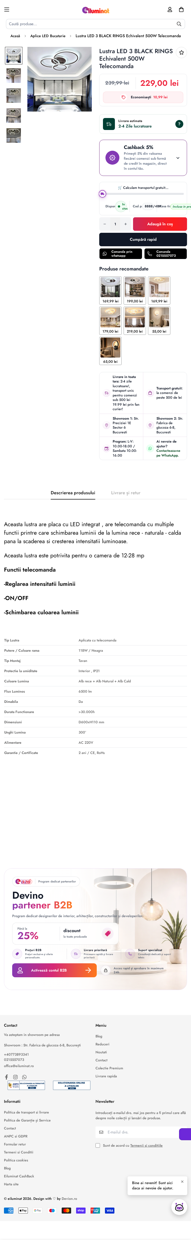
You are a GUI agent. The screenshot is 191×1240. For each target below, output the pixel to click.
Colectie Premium (109, 1068)
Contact (101, 1060)
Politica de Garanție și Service (27, 1120)
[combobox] (95, 24)
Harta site (11, 1184)
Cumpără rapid (143, 239)
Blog (99, 1036)
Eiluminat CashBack (19, 1176)
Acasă (15, 36)
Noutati (101, 1052)
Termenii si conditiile (146, 1145)
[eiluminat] (95, 9)
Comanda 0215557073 (166, 253)
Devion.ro (69, 1198)
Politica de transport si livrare (26, 1112)
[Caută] (179, 23)
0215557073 (14, 1059)
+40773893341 (16, 1054)
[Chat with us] (179, 1207)
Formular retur (15, 1144)
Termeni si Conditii (18, 1152)
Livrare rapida (106, 1076)
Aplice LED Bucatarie (47, 36)
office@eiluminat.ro (19, 1065)
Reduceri (102, 1044)
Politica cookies (16, 1160)
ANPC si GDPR (15, 1136)
